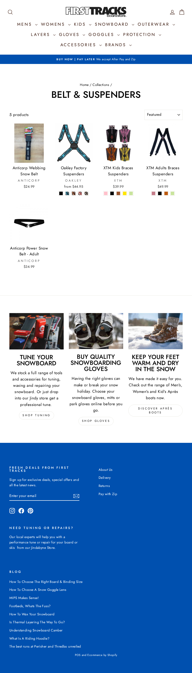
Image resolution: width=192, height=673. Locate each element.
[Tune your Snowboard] (36, 331)
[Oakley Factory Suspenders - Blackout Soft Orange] (73, 193)
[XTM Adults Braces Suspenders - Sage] (172, 193)
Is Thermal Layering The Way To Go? (37, 622)
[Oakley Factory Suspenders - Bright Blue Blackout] (67, 193)
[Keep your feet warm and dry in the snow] (155, 331)
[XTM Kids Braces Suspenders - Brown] (118, 193)
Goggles (102, 35)
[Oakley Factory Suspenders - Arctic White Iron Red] (80, 193)
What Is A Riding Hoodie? (29, 638)
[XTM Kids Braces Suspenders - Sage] (131, 193)
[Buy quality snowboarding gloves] (96, 331)
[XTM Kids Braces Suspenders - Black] (112, 193)
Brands (116, 45)
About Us (105, 469)
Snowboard (113, 24)
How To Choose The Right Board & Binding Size (46, 581)
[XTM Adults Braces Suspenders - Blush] (153, 193)
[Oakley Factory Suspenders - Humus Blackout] (86, 193)
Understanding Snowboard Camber (36, 630)
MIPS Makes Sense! (24, 597)
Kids (81, 24)
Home (84, 84)
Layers (41, 35)
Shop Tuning (36, 415)
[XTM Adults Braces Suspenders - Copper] (166, 193)
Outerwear (154, 24)
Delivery (105, 477)
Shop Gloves (96, 421)
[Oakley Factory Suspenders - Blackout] (61, 193)
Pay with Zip (108, 494)
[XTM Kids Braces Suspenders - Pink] (105, 193)
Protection (140, 35)
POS (78, 655)
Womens (54, 24)
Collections (100, 84)
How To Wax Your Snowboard (32, 614)
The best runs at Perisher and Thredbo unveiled (45, 646)
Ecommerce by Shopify (102, 655)
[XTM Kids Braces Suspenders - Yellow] (124, 193)
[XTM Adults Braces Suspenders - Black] (160, 193)
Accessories (79, 45)
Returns (104, 485)
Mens (25, 24)
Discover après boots (155, 410)
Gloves (70, 35)
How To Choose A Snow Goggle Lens (37, 589)
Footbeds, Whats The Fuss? (30, 606)
